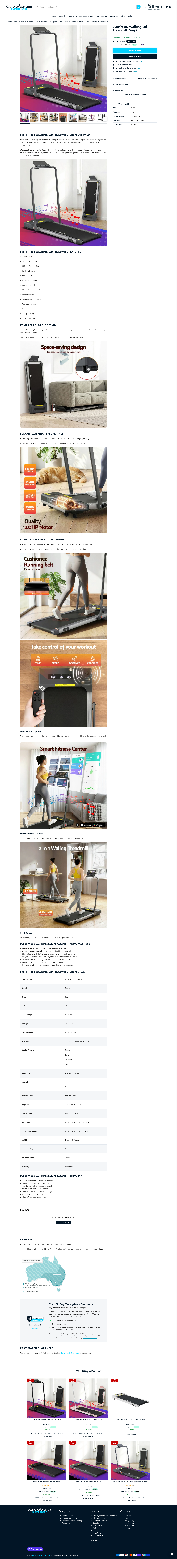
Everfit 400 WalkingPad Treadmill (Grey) (88, 1482)
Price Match (97, 1533)
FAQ (94, 1528)
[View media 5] (63, 117)
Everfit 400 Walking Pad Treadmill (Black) (47, 1482)
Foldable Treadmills (41, 22)
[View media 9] (101, 117)
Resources (66, 1523)
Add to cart (134, 50)
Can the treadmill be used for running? (37, 1191)
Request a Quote (99, 1540)
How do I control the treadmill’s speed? (37, 1186)
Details (147, 44)
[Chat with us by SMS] (172, 1554)
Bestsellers (114, 16)
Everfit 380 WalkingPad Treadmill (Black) (47, 1419)
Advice (123, 16)
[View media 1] (24, 117)
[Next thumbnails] (105, 119)
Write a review (63, 1222)
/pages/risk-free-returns (90, 1338)
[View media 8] (92, 117)
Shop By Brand (102, 16)
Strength (62, 16)
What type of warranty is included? (35, 1189)
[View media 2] (34, 117)
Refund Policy (129, 1523)
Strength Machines (69, 1518)
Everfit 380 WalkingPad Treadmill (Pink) (88, 1419)
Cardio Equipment (69, 1516)
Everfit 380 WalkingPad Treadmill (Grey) (97, 22)
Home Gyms (72, 16)
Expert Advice (98, 1535)
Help (130, 16)
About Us (127, 1516)
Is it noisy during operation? (32, 1194)
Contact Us (128, 1518)
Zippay (95, 1530)
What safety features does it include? (36, 1197)
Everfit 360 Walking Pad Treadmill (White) (130, 1419)
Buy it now (135, 56)
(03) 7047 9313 (155, 7)
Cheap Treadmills (65, 22)
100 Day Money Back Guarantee (105, 1516)
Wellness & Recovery (86, 16)
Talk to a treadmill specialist (136, 94)
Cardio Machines (19, 22)
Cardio (54, 16)
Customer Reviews (100, 1520)
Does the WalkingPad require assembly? (37, 1180)
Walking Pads (53, 22)
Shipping (96, 1523)
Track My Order (99, 1525)
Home (10, 22)
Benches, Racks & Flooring (72, 1520)
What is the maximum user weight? (35, 1183)
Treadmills (30, 22)
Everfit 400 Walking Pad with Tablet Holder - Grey (130, 1482)
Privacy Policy (129, 1520)
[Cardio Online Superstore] (19, 7)
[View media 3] (44, 117)
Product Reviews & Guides (103, 1538)
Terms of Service (130, 1525)
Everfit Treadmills (77, 22)
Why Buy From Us (99, 1518)
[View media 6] (72, 117)
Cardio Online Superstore (41, 1555)
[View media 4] (53, 117)
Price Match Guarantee (70, 1353)
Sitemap (127, 1528)
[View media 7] (82, 117)
